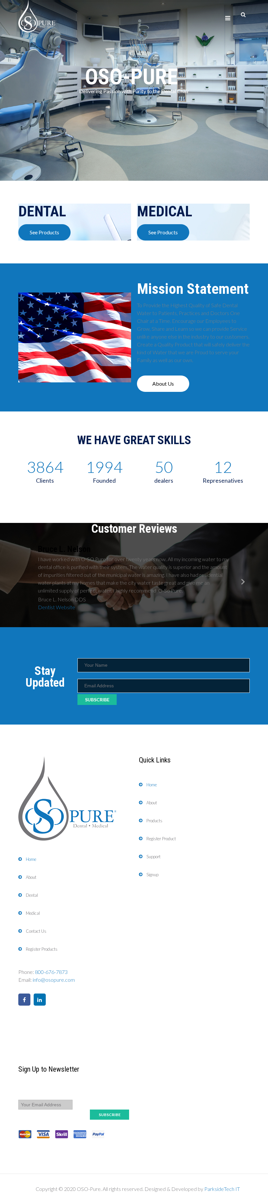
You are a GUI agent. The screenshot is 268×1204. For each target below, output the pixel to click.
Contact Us (36, 931)
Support (153, 856)
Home (31, 859)
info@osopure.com (54, 980)
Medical (33, 913)
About (31, 877)
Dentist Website (56, 607)
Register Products (42, 949)
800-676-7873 (51, 972)
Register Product (161, 838)
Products (154, 820)
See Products (44, 232)
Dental (32, 895)
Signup (152, 874)
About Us (163, 383)
